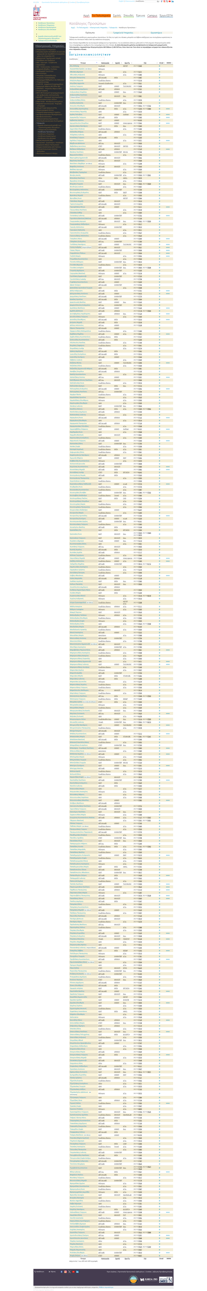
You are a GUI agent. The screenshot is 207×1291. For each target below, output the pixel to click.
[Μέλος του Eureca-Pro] (148, 1279)
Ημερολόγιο (41, 65)
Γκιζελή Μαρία (75, 256)
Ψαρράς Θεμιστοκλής (77, 1250)
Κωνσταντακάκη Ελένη (78, 544)
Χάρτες (53, 1271)
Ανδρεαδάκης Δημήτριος (79, 89)
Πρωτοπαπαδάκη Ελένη (78, 962)
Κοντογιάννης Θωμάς (77, 475)
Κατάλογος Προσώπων (46, 23)
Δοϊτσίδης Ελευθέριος (78, 319)
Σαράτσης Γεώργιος (77, 994)
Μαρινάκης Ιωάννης (77, 679)
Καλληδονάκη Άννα (77, 383)
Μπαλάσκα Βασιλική (77, 739)
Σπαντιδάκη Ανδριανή (78, 1037)
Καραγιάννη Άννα (76, 417)
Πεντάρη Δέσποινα (76, 919)
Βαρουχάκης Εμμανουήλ (79, 158)
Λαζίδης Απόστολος (77, 561)
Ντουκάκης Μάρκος (77, 794)
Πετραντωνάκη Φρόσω (78, 945)
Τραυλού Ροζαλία (76, 1109)
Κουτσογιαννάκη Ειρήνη (79, 521)
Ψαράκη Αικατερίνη (77, 1241)
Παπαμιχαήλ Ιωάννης (77, 878)
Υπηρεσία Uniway (43, 82)
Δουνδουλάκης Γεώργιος (79, 316)
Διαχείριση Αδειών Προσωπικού (48, 145)
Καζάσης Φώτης (75, 363)
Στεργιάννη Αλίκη (76, 1063)
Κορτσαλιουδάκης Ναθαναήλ (80, 484)
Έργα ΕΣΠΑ (166, 15)
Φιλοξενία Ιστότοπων (44, 116)
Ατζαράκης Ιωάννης (77, 135)
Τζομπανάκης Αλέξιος (77, 1089)
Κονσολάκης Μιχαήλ (77, 469)
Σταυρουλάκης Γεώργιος (79, 1055)
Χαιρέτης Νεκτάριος (77, 1209)
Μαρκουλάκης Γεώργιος (78, 687)
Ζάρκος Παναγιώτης (77, 328)
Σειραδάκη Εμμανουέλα (78, 997)
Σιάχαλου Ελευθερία (77, 1014)
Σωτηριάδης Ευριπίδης (78, 1075)
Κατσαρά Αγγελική (76, 449)
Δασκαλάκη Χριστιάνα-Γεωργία (81, 288)
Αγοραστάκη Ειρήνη (77, 69)
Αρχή (86, 15)
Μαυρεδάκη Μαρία (77, 708)
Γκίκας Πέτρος (75, 250)
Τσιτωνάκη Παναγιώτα (78, 1149)
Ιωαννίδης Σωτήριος (77, 357)
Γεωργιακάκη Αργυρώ (78, 221)
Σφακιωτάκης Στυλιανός (78, 1072)
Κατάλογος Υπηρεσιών (46, 25)
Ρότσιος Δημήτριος (77, 982)
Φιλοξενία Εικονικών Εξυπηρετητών (49, 114)
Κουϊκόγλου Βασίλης (77, 527)
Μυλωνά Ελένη (75, 774)
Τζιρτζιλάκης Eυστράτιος (79, 1083)
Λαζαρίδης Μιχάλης (77, 564)
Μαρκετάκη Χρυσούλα (78, 681)
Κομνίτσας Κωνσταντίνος (79, 466)
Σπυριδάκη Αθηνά (76, 1040)
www (168, 109)
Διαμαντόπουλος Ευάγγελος (80, 305)
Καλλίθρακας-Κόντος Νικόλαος (81, 380)
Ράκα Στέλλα (74, 968)
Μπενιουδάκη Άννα (77, 751)
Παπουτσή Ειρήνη (76, 881)
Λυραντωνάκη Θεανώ (77, 596)
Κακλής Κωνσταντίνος (78, 374)
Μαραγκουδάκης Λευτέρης (79, 667)
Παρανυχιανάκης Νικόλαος (80, 887)
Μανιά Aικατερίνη (76, 632)
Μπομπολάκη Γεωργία (78, 760)
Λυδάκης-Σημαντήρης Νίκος (80, 590)
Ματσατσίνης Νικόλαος (78, 696)
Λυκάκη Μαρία (75, 593)
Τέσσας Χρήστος (76, 1078)
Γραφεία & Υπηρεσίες (123, 33)
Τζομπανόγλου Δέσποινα (79, 1092)
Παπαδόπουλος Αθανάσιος (79, 872)
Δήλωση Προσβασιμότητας (162, 1272)
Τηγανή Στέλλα (75, 1103)
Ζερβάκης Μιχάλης (76, 334)
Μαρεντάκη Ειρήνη (77, 670)
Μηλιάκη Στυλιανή (76, 716)
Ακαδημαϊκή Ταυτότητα (45, 71)
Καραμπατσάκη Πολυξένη (79, 426)
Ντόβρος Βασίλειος (77, 803)
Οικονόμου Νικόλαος (77, 812)
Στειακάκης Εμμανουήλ (78, 1060)
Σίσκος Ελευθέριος (76, 985)
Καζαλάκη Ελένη (76, 366)
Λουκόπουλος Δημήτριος (79, 587)
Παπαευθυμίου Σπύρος (78, 875)
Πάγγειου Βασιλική (77, 820)
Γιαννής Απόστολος (77, 227)
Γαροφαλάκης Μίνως (77, 207)
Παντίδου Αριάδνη (76, 838)
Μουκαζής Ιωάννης (77, 722)
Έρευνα (140, 15)
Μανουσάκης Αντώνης (78, 638)
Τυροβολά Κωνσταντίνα (78, 1168)
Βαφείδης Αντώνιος (77, 166)
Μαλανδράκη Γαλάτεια (78, 615)
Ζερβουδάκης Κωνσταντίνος (80, 337)
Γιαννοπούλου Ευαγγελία (79, 233)
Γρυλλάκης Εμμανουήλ (78, 276)
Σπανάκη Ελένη (75, 1029)
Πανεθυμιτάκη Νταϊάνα (78, 835)
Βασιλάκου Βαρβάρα (77, 163)
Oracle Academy (42, 91)
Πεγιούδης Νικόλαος (77, 916)
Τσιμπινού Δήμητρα (77, 1141)
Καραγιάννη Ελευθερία (78, 420)
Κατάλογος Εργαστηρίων (47, 27)
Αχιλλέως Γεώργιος (77, 140)
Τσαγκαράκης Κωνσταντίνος (80, 1120)
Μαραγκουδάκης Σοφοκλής (80, 658)
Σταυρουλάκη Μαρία (77, 1052)
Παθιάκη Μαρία (75, 826)
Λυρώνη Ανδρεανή (76, 598)
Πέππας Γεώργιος (76, 823)
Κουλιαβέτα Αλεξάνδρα (78, 495)
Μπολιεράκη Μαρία (77, 757)
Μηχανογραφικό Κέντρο (45, 110)
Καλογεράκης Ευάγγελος (79, 389)
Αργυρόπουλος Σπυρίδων (79, 123)
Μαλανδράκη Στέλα (77, 624)
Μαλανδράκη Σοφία (77, 621)
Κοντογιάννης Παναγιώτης (79, 478)
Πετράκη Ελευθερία (77, 930)
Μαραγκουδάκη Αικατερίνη (80, 653)
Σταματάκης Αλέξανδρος (79, 1046)
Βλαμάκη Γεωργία (76, 184)
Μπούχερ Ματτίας (76, 768)
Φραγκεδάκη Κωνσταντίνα (79, 1186)
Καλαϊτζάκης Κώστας (77, 377)
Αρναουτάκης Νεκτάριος (79, 126)
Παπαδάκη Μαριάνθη (78, 849)
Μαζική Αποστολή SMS (45, 140)
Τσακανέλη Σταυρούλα (78, 1126)
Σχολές (117, 15)
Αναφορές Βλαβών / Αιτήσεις (47, 69)
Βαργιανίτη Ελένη (76, 155)
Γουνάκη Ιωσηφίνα (77, 267)
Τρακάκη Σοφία (75, 1106)
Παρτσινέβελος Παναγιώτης (80, 895)
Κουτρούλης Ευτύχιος (78, 518)
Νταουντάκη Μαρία (77, 789)
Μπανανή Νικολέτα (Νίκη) (79, 742)
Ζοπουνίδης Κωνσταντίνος (79, 340)
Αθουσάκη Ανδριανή (77, 75)
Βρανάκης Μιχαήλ (76, 195)
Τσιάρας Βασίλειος (76, 1135)
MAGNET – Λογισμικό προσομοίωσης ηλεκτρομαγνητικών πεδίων (50, 98)
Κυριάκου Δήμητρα (77, 541)
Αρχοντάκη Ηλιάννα (77, 129)
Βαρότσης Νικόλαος (77, 160)
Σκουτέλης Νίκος (76, 1020)
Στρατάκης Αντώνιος (77, 1069)
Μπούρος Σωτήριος (77, 765)
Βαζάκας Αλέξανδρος (77, 149)
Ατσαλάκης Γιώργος (77, 137)
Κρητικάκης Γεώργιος (77, 538)
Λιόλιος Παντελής (76, 584)
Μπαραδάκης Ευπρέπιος (79, 745)
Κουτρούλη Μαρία (76, 513)
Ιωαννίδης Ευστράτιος (78, 354)
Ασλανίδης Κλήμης (76, 132)
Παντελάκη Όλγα (76, 841)
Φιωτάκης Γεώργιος (77, 1177)
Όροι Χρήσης (111, 1272)
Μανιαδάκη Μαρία (76, 635)
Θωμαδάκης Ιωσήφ (77, 348)
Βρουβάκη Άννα (75, 198)
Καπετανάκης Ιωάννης (78, 415)
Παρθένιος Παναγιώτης (78, 890)
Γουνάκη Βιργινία (76, 265)
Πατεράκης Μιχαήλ (77, 910)
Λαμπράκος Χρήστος (77, 570)
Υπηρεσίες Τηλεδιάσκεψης (46, 78)
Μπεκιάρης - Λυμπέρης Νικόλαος (82, 748)
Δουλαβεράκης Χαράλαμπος (80, 314)
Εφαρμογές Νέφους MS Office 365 (48, 86)
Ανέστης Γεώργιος (76, 86)
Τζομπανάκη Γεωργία (77, 1086)
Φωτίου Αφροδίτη (76, 1201)
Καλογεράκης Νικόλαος (78, 391)
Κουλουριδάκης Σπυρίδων (79, 501)
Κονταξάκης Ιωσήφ (77, 472)
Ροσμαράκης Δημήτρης (78, 977)
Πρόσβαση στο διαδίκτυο (46, 60)
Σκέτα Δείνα (74, 1017)
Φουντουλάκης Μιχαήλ (78, 1180)
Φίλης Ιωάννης (75, 1172)
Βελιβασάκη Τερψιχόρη (78, 172)
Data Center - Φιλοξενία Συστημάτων (50, 101)
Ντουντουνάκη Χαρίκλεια (79, 797)
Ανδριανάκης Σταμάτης (78, 92)
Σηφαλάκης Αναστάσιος (78, 1011)
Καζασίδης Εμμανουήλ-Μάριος (81, 368)
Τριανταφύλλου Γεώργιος (79, 1112)
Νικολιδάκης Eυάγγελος (78, 783)
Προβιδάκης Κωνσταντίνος (79, 959)
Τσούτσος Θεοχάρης (77, 1164)
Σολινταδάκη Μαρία (77, 1023)
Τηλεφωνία (40, 123)
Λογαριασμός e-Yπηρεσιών (46, 49)
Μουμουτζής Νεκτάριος (78, 725)
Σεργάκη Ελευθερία (77, 1003)
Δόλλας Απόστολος (76, 325)
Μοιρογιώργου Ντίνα (78, 719)
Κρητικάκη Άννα (76, 534)
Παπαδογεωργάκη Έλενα (79, 861)
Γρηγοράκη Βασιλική (77, 273)
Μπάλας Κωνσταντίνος (78, 734)
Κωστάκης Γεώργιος (77, 547)
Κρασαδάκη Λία (75, 530)
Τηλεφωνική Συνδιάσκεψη (47, 40)
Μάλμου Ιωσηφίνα (76, 609)
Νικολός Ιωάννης (76, 786)
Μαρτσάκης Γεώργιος (78, 693)
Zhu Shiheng (74, 66)
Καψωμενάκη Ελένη (77, 452)
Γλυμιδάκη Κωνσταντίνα (79, 259)
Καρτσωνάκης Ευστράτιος (79, 438)
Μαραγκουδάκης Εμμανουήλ (80, 661)
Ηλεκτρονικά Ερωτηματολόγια (47, 119)
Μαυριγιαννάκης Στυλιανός (80, 710)
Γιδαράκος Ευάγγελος (78, 241)
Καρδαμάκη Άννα (76, 432)
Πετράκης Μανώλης (77, 939)
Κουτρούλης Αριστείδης (78, 516)
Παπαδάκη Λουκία (76, 846)
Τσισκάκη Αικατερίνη (77, 1146)
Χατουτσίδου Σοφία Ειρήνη (80, 1227)
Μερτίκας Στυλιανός (77, 713)
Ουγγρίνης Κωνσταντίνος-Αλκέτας (82, 817)
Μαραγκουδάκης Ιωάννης (79, 664)
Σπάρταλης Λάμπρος (77, 1026)
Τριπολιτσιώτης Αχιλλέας (79, 1115)
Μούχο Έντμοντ (75, 731)
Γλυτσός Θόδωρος (76, 262)
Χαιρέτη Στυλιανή (76, 1206)
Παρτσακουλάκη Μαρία (78, 893)
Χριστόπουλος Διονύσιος (79, 1238)
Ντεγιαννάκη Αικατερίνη (79, 791)
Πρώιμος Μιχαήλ (76, 965)
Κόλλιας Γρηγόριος (77, 555)
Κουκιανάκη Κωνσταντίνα (79, 490)
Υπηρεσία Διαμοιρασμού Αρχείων (48, 112)
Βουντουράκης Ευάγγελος (79, 192)
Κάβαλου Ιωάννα (76, 360)
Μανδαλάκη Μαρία (77, 627)
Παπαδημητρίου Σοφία (78, 858)
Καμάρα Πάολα (75, 394)
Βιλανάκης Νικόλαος (77, 178)
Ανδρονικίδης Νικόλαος (78, 95)
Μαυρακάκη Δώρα (76, 705)
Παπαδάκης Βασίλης (77, 852)
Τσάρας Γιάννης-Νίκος (78, 1117)
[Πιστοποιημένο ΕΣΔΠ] (133, 1279)
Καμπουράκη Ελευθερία (78, 403)
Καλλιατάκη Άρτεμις (77, 386)
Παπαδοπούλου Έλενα (78, 869)
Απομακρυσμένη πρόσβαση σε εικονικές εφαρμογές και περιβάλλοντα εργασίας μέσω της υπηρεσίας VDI (51, 54)
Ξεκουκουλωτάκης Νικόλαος (80, 806)
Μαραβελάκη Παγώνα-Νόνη (80, 650)
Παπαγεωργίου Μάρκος (78, 843)
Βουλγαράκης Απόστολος (79, 189)
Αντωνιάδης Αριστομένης (79, 109)
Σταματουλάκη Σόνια (77, 1049)
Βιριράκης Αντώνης (77, 181)
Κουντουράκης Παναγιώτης (80, 507)
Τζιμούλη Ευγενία (76, 1080)
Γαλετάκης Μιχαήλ (76, 201)
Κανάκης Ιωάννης (76, 406)
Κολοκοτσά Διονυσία (77, 464)
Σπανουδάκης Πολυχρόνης (79, 1034)
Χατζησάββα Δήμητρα (78, 1224)
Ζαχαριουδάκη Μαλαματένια (80, 331)
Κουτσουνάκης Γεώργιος (79, 524)
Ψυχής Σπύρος (75, 1255)
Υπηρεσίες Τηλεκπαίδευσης (46, 75)
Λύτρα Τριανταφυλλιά (78, 602)
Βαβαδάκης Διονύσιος (78, 146)
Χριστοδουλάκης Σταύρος (79, 1235)
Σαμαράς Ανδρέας (76, 988)
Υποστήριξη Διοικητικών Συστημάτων (50, 121)
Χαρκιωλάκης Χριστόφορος (80, 1221)
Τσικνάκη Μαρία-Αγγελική (79, 1138)
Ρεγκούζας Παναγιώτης (78, 971)
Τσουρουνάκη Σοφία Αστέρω (80, 1158)
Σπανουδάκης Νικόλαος (78, 1031)
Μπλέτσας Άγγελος (76, 754)
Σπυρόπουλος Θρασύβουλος (80, 1043)
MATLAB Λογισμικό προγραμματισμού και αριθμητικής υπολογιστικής (50, 94)
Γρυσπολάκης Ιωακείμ (78, 279)
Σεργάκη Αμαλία (76, 1000)
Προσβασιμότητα (83, 2)
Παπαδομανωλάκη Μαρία (79, 867)
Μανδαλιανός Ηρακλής (78, 629)
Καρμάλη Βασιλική (76, 435)
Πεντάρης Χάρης (76, 921)
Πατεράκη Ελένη (76, 904)
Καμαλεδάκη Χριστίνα (78, 397)
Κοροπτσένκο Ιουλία (77, 481)
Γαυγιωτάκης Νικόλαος (78, 210)
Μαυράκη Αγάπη (76, 702)
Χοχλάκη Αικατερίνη (77, 1229)
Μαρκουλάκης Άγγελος (78, 684)
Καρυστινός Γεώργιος (78, 441)
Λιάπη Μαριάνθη (76, 578)
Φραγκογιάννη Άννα (77, 1189)
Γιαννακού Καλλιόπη (77, 230)
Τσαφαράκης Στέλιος (77, 1132)
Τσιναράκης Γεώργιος (78, 1144)
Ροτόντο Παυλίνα (76, 980)
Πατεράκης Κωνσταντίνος (79, 907)
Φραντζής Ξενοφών (77, 1195)
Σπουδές (129, 15)
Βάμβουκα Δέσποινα (77, 143)
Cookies (72, 2)
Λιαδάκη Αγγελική (76, 581)
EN (38, 2)
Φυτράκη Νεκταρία (77, 1198)
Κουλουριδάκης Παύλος (78, 498)
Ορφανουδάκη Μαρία (78, 815)
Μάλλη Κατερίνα (76, 606)
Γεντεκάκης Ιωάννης (77, 215)
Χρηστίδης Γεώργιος (77, 1232)
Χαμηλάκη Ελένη (76, 1215)
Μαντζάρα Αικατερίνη (78, 647)
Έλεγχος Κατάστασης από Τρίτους (49, 147)
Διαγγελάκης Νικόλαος (78, 296)
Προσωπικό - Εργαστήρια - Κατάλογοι (50, 142)
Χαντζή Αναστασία (76, 1218)
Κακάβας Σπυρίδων (77, 371)
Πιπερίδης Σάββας (76, 950)
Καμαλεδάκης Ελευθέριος (79, 400)
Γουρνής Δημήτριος (77, 270)
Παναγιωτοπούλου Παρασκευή (81, 832)
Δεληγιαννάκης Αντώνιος (79, 293)
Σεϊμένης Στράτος (76, 1005)
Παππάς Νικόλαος (76, 884)
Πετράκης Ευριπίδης (77, 933)
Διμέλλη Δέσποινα (76, 311)
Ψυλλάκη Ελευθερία (77, 1252)
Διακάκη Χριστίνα (76, 299)
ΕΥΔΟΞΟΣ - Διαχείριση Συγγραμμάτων (50, 84)
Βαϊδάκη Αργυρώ (76, 169)
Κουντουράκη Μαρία (77, 504)
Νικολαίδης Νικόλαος (78, 780)
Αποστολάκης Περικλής (78, 111)
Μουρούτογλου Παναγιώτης (80, 728)
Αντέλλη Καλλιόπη (76, 103)
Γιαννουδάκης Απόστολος (79, 236)
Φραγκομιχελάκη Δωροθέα (79, 1192)
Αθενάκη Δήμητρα (76, 72)
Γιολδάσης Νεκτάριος (78, 244)
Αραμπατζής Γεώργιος (78, 117)
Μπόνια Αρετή (75, 771)
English (121, 1)
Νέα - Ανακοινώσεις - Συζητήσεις (48, 67)
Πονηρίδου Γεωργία (77, 956)
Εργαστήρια (156, 33)
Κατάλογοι (40, 1271)
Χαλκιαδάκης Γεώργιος (78, 1212)
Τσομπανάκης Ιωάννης (78, 1152)
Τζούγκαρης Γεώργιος (78, 1097)
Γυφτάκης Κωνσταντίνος (79, 282)
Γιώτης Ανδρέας (75, 247)
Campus (152, 15)
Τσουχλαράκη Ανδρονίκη (79, 1161)
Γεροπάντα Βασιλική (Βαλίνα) (80, 218)
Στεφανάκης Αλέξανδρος (79, 1066)
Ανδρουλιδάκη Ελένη (77, 100)
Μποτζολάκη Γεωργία (78, 762)
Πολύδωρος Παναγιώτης (79, 953)
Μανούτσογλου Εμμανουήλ (80, 644)
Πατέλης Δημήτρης (76, 901)
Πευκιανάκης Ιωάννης (78, 947)
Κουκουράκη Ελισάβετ (78, 492)
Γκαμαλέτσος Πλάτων (77, 253)
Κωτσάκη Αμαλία (76, 552)
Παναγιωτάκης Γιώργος (78, 829)
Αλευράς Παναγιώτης (77, 77)
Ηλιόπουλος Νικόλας (77, 342)
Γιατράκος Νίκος (76, 238)
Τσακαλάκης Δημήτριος (78, 1123)
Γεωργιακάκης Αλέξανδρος (79, 224)
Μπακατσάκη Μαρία (77, 736)
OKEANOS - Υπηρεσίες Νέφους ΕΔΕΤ (49, 88)
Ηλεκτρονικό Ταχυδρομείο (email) (48, 58)
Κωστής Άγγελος (76, 549)
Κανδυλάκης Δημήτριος (78, 412)
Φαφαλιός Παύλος (76, 1175)
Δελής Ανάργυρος (76, 291)
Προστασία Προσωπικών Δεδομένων (55, 2)
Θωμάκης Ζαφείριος (77, 345)
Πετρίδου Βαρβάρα (77, 942)
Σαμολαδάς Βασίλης (77, 991)
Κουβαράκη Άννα (76, 487)
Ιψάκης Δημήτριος (76, 351)
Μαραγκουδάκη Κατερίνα (79, 656)
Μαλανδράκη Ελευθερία (78, 618)
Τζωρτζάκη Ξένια (76, 1100)
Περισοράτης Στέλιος (77, 927)
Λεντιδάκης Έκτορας (77, 572)
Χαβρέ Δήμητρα (75, 1203)
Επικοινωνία (129, 1)
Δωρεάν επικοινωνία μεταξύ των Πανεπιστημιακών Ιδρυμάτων (49, 37)
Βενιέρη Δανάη (75, 175)
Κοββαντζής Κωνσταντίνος (79, 461)
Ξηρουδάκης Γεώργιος (78, 809)
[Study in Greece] (165, 1279)
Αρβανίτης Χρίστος (77, 120)
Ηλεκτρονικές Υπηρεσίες (49, 46)
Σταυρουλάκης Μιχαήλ (78, 1057)
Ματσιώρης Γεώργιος (77, 699)
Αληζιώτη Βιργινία (76, 80)
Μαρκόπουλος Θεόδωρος (79, 690)
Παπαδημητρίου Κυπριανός (80, 855)
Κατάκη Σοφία (75, 446)
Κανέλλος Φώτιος (76, 409)
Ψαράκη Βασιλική (76, 1244)
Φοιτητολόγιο (41, 73)
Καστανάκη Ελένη (76, 443)
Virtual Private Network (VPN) (47, 108)
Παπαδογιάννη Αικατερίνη (79, 864)
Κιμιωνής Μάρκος (76, 458)
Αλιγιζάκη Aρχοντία (77, 83)
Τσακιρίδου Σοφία (76, 1129)
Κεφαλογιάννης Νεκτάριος (79, 455)
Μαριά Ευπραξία (76, 673)
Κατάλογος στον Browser (47, 29)
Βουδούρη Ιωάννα (76, 187)
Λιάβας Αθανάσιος (76, 575)
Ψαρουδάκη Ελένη (76, 1247)
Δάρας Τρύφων (75, 285)
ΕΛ (34, 2)
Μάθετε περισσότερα (106, 1287)
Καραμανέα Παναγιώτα (78, 423)
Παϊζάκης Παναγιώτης (78, 913)
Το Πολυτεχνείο (101, 15)
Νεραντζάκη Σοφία (76, 777)
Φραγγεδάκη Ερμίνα (77, 1183)
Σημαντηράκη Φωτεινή (78, 1008)
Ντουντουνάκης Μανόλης (79, 800)
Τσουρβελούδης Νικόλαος (79, 1155)
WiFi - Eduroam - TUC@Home (47, 62)
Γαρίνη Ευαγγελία (76, 204)
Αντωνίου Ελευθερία (77, 106)
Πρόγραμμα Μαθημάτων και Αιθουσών (50, 80)
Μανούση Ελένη (76, 641)
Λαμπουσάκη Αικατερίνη (79, 567)
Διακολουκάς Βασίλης (78, 302)
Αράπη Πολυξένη (76, 114)
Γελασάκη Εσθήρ (76, 213)
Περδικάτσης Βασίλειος (78, 924)
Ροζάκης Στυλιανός (77, 974)
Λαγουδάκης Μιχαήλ (77, 558)
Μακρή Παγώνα (75, 612)
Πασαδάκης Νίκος (76, 898)
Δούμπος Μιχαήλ (76, 322)
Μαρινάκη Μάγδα (76, 676)
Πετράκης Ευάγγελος (77, 936)
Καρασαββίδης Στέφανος (79, 429)
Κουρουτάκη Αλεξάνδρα (78, 510)
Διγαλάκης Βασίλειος (77, 308)
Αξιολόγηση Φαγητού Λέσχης (47, 153)
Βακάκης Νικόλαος (76, 152)
